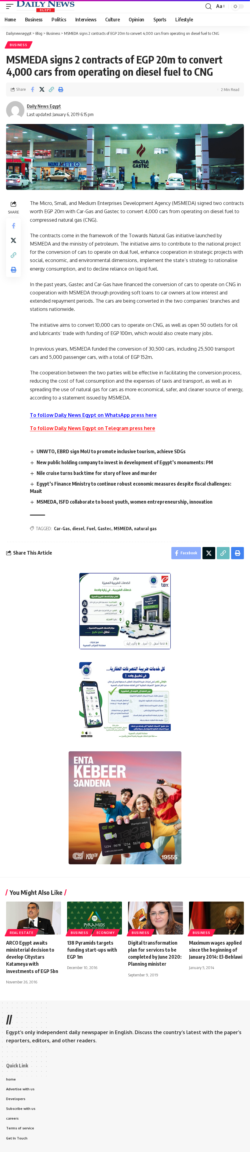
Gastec (104, 528)
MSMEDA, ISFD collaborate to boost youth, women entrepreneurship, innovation (124, 502)
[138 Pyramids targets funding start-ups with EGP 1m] (94, 918)
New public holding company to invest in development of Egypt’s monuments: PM (125, 462)
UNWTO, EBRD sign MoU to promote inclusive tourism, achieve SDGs (111, 451)
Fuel (91, 528)
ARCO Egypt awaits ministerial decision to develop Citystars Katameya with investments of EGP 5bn (32, 957)
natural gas (145, 528)
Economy (106, 933)
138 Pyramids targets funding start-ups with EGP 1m (92, 950)
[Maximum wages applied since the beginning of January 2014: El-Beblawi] (216, 918)
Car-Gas (62, 528)
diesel (78, 528)
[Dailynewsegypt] (45, 6)
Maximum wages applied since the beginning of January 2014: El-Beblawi (215, 950)
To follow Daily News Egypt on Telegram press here (92, 428)
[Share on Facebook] (32, 89)
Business (18, 45)
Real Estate (22, 933)
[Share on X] (42, 89)
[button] (11, 6)
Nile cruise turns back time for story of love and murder (97, 473)
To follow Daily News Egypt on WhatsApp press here (93, 415)
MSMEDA (123, 528)
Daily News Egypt (44, 106)
